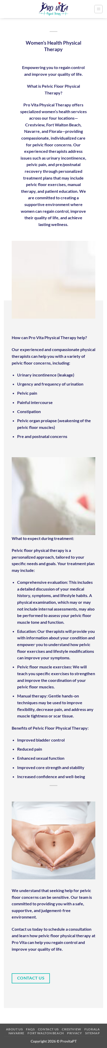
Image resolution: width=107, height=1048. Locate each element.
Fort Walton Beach (46, 1033)
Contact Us (48, 1029)
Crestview (71, 1029)
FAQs (30, 1029)
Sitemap (92, 1033)
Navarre (16, 1033)
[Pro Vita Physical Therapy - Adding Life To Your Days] (53, 9)
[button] (98, 9)
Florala (92, 1029)
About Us (14, 1029)
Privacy (74, 1033)
